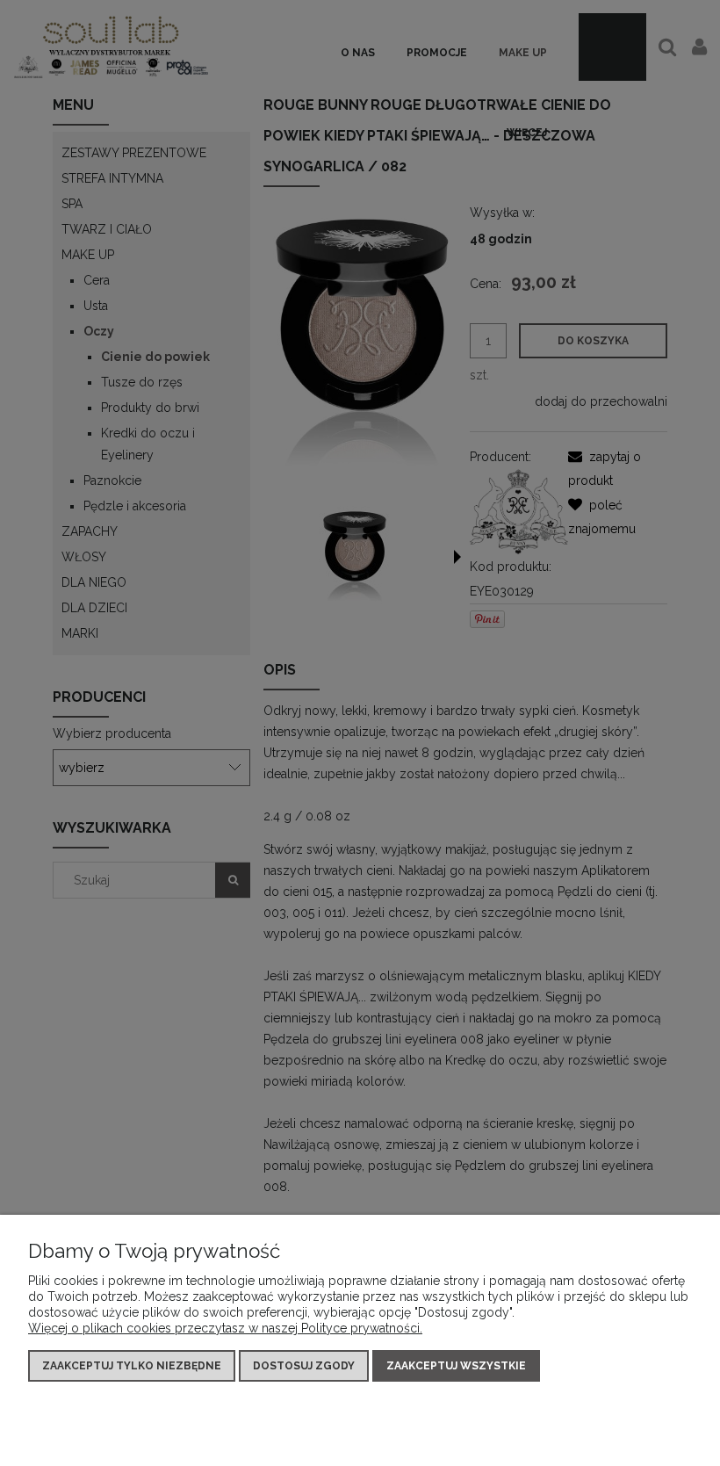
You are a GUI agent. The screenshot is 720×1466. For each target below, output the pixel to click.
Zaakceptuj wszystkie (456, 1366)
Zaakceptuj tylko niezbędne (131, 1366)
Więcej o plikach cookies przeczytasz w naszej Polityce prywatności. (225, 1328)
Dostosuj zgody (304, 1366)
